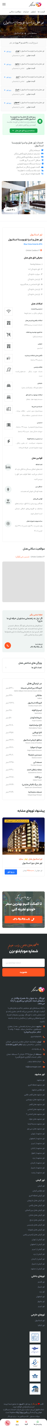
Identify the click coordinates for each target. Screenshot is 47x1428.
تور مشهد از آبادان (38, 1148)
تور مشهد (41, 1080)
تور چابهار (41, 1301)
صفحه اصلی (32, 33)
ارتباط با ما (36, 646)
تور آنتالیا (41, 1325)
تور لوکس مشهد (38, 1089)
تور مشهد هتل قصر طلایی (34, 1094)
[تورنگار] (35, 4)
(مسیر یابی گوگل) (22, 556)
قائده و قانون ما (23, 1416)
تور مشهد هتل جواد (37, 1119)
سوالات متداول (35, 1416)
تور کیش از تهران (38, 1239)
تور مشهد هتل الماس (36, 1109)
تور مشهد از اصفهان (37, 1138)
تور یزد (42, 1291)
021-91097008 (36, 1049)
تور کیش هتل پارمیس (36, 1225)
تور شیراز (41, 1287)
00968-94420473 (34, 1062)
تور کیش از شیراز (38, 1264)
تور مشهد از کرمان (37, 1163)
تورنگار (35, 1404)
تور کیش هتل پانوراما (36, 1229)
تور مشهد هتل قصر (37, 1104)
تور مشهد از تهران (38, 1133)
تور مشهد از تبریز (38, 1143)
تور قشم (41, 1282)
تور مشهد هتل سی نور (36, 1128)
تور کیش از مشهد (38, 1268)
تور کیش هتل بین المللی (35, 1210)
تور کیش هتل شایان (37, 1215)
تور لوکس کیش (39, 1190)
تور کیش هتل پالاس (37, 1205)
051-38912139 (35, 1037)
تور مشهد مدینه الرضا (36, 1124)
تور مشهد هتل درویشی (35, 1099)
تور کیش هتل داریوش (36, 1200)
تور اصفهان (40, 1296)
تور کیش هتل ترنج (37, 1220)
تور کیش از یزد (39, 1254)
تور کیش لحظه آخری (37, 1195)
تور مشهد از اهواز (38, 1153)
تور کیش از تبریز (38, 1249)
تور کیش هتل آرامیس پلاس (34, 1234)
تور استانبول (19, 33)
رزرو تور (10, 871)
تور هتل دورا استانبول (32, 863)
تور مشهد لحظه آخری (36, 1085)
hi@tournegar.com (33, 1066)
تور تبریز (41, 1306)
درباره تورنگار (11, 1416)
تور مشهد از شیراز (38, 1167)
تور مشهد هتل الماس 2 (35, 1114)
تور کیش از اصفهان (37, 1244)
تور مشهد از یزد (39, 1158)
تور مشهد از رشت (38, 1172)
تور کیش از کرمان (38, 1259)
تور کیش (41, 1186)
